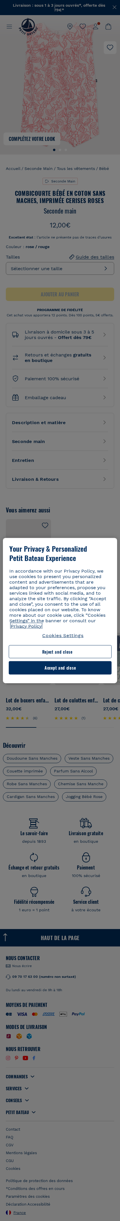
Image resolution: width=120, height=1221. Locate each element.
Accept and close (60, 668)
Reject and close (57, 652)
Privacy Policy (26, 626)
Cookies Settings (63, 635)
